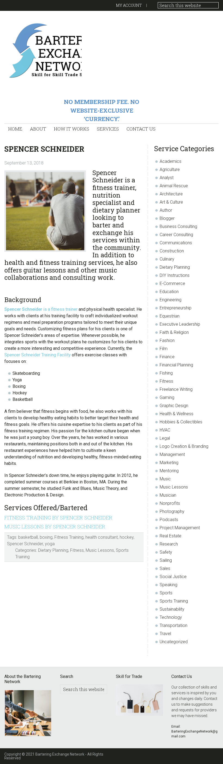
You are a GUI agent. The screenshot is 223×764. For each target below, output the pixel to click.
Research (169, 544)
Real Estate (170, 535)
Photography (172, 511)
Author (166, 210)
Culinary (167, 259)
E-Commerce (172, 283)
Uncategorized (174, 641)
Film (164, 348)
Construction (172, 250)
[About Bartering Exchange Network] (27, 714)
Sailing (166, 560)
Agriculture (170, 169)
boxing (46, 537)
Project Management (180, 527)
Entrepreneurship (175, 307)
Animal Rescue (174, 185)
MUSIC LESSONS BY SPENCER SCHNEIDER (54, 526)
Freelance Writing (176, 389)
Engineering (170, 299)
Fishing (166, 373)
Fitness (77, 550)
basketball (28, 537)
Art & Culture (171, 202)
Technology (171, 617)
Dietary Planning (53, 550)
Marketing (169, 462)
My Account (129, 5)
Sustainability (172, 609)
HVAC (165, 430)
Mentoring (169, 470)
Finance (167, 356)
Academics (170, 161)
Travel (165, 633)
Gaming (167, 397)
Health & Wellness (176, 413)
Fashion (167, 340)
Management (172, 454)
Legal (165, 438)
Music (165, 478)
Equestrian (169, 316)
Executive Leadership (180, 324)
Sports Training (174, 601)
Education (169, 291)
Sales (165, 568)
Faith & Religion (174, 332)
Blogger (167, 218)
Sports (166, 592)
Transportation (173, 625)
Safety (166, 552)
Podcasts (169, 519)
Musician (168, 495)
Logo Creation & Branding (184, 446)
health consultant (101, 537)
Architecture (171, 193)
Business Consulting (178, 226)
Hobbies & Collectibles (181, 421)
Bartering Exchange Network (42, 50)
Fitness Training (68, 537)
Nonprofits (170, 503)
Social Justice (173, 576)
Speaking (168, 584)
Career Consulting (176, 234)
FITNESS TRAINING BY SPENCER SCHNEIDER (58, 517)
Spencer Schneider (25, 543)
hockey (127, 537)
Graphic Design (174, 405)
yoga (50, 543)
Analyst (167, 177)
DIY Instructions (175, 275)
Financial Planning (176, 364)
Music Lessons (100, 550)
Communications (176, 242)
